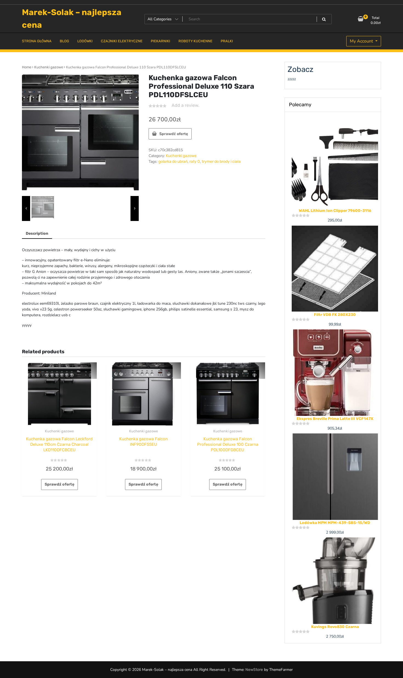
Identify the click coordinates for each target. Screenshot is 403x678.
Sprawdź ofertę (173, 133)
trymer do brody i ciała (221, 161)
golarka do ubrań (173, 161)
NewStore (254, 669)
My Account (362, 41)
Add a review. (185, 105)
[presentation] (26, 208)
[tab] (37, 234)
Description (37, 233)
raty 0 (194, 161)
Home (26, 67)
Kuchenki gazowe (48, 67)
